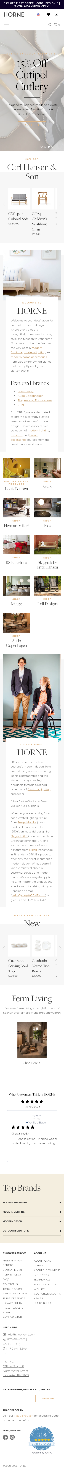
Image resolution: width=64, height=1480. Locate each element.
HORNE (32, 311)
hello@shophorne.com (18, 1334)
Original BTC (19, 836)
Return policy (12, 1274)
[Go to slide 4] (52, 147)
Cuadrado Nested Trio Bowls (40, 966)
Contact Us (10, 1284)
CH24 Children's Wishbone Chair (39, 221)
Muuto (16, 604)
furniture (16, 435)
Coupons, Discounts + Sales (47, 1296)
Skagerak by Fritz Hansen (35, 400)
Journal (39, 1265)
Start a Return (12, 1270)
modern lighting (34, 352)
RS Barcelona (16, 562)
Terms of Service (14, 1298)
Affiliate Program (15, 1293)
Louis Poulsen (16, 489)
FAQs (6, 1279)
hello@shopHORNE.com (28, 895)
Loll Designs (48, 604)
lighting (45, 789)
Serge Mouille (27, 822)
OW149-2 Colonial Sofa (18, 216)
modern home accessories (29, 357)
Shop (29, 125)
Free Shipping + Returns (12, 1263)
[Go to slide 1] (42, 147)
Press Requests (13, 1307)
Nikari (33, 850)
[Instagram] (12, 1439)
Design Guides (43, 1303)
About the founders (47, 1270)
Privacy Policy (12, 1303)
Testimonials (42, 1279)
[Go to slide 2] (45, 147)
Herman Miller (16, 525)
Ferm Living (25, 391)
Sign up (48, 1398)
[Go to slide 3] (49, 147)
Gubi (21, 405)
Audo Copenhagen (31, 395)
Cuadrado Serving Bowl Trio (18, 966)
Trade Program (13, 1289)
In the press (41, 1275)
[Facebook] (5, 1439)
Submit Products (45, 1284)
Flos (47, 525)
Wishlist (39, 1289)
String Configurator (12, 1314)
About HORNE (42, 1260)
